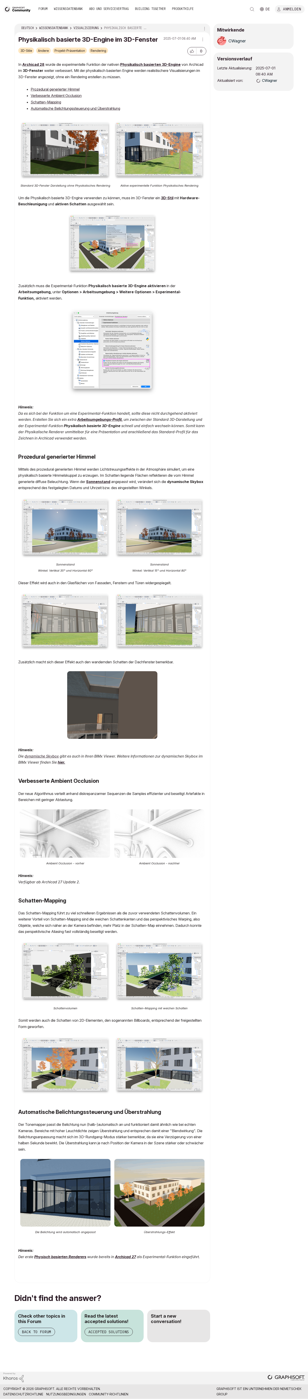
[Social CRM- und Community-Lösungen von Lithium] (13, 1377)
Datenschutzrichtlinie (23, 1394)
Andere (43, 51)
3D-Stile (26, 51)
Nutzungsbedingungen (66, 1394)
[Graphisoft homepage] (286, 1378)
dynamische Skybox (42, 756)
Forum (43, 9)
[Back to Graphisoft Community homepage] (18, 9)
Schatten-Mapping (46, 102)
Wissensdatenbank (68, 9)
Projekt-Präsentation (70, 51)
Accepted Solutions (108, 1332)
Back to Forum (36, 1332)
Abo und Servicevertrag (109, 9)
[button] (192, 51)
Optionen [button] (204, 28)
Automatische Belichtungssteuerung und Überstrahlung (75, 108)
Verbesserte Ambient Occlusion (56, 95)
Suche (252, 9)
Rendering (98, 51)
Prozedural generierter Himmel (55, 89)
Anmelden (292, 9)
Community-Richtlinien (108, 1394)
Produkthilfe (183, 9)
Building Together (150, 9)
